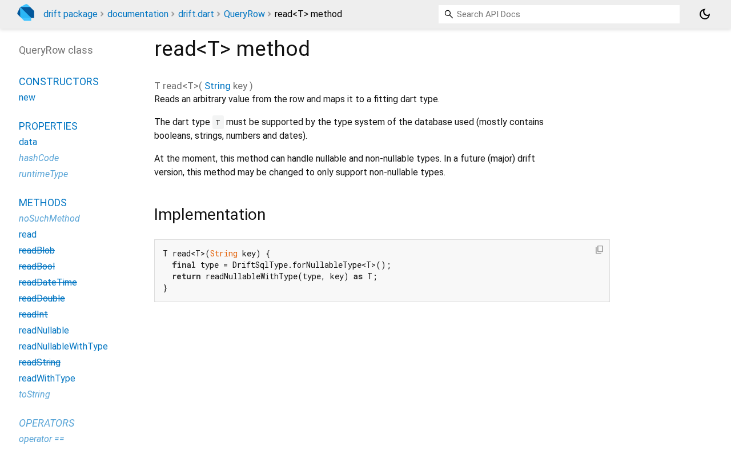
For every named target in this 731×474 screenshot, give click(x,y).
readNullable (44, 330)
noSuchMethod (49, 218)
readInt (33, 314)
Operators (46, 423)
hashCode (39, 157)
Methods (43, 202)
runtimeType (43, 173)
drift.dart (196, 14)
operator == (42, 438)
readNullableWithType (63, 346)
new (27, 97)
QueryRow (244, 14)
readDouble (42, 298)
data (28, 141)
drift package (70, 14)
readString (40, 362)
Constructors (59, 81)
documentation (137, 14)
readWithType (47, 378)
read (28, 234)
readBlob (37, 250)
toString (34, 394)
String (217, 85)
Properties (48, 126)
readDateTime (48, 282)
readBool (37, 266)
